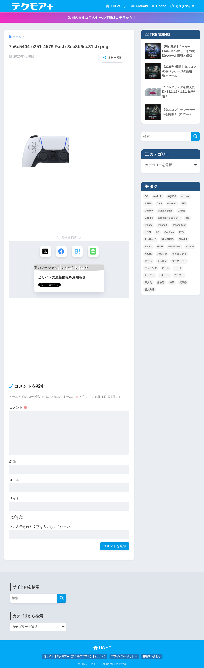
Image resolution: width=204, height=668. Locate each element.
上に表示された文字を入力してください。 (41, 527)
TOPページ (118, 6)
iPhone (160, 6)
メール (14, 480)
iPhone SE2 (179, 225)
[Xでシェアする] (45, 251)
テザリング (151, 268)
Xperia (148, 253)
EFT (183, 203)
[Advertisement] (69, 96)
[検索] (195, 136)
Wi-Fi (160, 246)
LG (157, 232)
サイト (14, 499)
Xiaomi (190, 246)
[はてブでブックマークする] (77, 251)
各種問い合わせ (152, 656)
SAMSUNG (167, 239)
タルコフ (162, 261)
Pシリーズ (150, 239)
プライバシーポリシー (124, 656)
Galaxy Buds (165, 210)
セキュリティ (179, 253)
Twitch (148, 246)
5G (146, 196)
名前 (12, 462)
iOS (187, 217)
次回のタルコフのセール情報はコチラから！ (102, 18)
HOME (104, 647)
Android (141, 6)
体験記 (160, 282)
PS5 (181, 232)
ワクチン (179, 275)
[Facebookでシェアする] (61, 251)
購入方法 (149, 289)
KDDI (148, 232)
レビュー (164, 275)
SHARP (183, 239)
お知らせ (162, 253)
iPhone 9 (163, 225)
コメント (18, 407)
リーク (177, 268)
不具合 (148, 282)
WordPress (174, 246)
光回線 (183, 282)
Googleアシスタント (169, 217)
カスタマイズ (184, 6)
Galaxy (149, 210)
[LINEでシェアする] (93, 251)
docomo (171, 203)
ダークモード (179, 261)
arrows (185, 196)
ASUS (148, 203)
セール (148, 261)
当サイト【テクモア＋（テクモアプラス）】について (74, 656)
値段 (172, 282)
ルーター (149, 275)
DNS (159, 203)
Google (149, 217)
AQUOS (171, 196)
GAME (181, 210)
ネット (165, 268)
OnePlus (169, 232)
